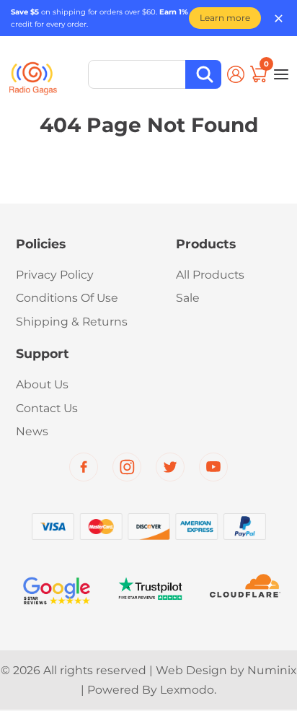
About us (42, 384)
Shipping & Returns (72, 321)
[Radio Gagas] (33, 72)
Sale (188, 298)
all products (210, 275)
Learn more (225, 17)
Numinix (271, 670)
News (32, 431)
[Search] (203, 74)
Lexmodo (187, 690)
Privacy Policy (55, 275)
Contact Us (47, 408)
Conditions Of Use (67, 298)
